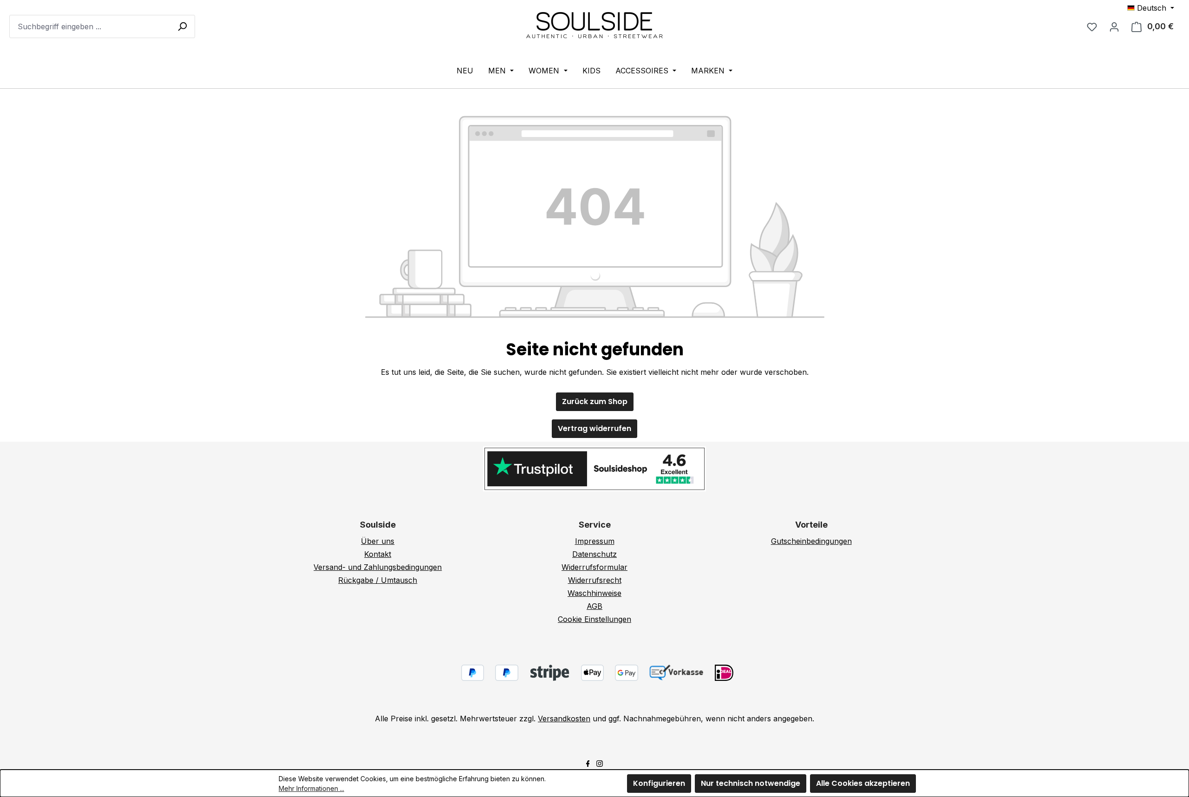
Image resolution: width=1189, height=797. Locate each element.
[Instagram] (599, 763)
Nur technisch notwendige (750, 783)
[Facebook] (588, 763)
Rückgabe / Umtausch (377, 580)
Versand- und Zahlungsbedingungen (378, 567)
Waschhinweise (594, 593)
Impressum (594, 541)
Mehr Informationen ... (311, 788)
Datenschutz (594, 554)
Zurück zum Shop (594, 401)
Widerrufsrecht (594, 580)
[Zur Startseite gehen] (594, 24)
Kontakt (377, 554)
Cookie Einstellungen (594, 619)
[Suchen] (182, 26)
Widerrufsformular (594, 567)
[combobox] (102, 26)
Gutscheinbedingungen (811, 541)
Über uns (377, 541)
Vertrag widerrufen (594, 428)
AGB (594, 606)
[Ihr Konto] (1114, 26)
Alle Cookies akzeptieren (863, 783)
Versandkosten (564, 718)
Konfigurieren (659, 783)
